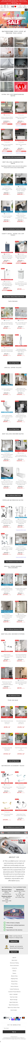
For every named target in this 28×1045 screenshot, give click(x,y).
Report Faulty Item (14, 1002)
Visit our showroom (14, 965)
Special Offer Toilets (12, 367)
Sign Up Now (14, 951)
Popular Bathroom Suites (13, 500)
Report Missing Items (13, 1004)
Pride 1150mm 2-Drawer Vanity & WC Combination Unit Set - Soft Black (21, 189)
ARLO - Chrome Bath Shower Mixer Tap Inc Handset (21, 323)
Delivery (14, 970)
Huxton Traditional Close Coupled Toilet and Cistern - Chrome (21, 417)
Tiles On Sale (13, 700)
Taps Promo (13, 301)
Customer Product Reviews (14, 991)
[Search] (26, 10)
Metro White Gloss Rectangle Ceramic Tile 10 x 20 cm (7, 722)
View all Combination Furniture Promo (14, 229)
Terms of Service (14, 986)
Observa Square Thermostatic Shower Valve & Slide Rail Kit (7, 656)
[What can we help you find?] (14, 9)
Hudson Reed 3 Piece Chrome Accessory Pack (21, 814)
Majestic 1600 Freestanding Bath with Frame (7, 145)
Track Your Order (13, 997)
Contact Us (14, 968)
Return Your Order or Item (14, 1007)
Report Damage (13, 999)
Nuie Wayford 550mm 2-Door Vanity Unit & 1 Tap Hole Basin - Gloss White (21, 284)
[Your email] (14, 1028)
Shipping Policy (14, 978)
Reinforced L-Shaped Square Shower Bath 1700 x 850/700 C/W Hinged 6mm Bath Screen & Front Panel (7, 456)
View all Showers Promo (14, 695)
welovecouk (15, 1036)
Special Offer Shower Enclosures (13, 567)
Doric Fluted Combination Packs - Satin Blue (7, 216)
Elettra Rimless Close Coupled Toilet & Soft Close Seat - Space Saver (21, 389)
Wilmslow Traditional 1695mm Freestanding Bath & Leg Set (7, 117)
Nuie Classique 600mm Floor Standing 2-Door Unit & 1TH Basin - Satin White (21, 257)
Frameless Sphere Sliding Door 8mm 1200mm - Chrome (21, 617)
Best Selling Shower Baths (13, 434)
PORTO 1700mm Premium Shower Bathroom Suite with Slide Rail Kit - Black (7, 522)
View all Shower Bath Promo (14, 495)
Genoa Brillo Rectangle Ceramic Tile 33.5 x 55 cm (21, 722)
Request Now (14, 941)
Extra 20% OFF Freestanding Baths (13, 95)
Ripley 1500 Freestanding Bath (21, 145)
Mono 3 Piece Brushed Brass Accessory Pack (7, 814)
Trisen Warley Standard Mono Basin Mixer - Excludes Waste (7, 350)
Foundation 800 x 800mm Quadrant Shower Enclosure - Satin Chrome (7, 590)
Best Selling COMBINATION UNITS (13, 163)
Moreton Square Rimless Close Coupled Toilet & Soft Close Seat (7, 417)
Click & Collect (13, 1010)
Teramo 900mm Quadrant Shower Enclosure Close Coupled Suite (21, 522)
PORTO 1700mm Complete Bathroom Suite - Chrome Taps (7, 549)
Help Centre (14, 960)
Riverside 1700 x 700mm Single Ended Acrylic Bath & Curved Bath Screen (21, 483)
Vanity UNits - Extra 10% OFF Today (13, 234)
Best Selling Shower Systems (12, 634)
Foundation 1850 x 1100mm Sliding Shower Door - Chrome (21, 590)
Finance (14, 973)
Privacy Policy (14, 983)
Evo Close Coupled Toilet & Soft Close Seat (7, 389)
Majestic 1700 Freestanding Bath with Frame (21, 117)
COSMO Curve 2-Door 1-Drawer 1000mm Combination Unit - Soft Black (21, 216)
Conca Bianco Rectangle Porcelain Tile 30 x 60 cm (7, 749)
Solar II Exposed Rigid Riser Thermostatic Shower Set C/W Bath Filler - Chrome (21, 656)
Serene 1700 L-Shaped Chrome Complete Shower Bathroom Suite (21, 549)
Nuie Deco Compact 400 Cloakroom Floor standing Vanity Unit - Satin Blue (7, 257)
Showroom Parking (14, 962)
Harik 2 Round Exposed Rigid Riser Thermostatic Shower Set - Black (21, 683)
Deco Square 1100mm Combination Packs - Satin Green (7, 189)
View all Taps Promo (14, 362)
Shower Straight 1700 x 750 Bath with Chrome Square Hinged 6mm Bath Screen (7, 483)
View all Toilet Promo (14, 429)
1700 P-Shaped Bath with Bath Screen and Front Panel (21, 455)
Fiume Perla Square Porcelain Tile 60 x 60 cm (21, 749)
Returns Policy (14, 976)
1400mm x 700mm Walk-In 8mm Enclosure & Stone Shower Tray (7, 617)
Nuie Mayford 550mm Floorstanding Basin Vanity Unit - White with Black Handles (7, 284)
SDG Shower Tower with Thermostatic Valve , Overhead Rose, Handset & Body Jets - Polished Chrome (7, 683)
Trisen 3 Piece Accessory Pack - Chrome (7, 787)
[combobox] (14, 10)
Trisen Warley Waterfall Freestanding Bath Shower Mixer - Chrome (21, 350)
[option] (14, 19)
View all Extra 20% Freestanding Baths (14, 157)
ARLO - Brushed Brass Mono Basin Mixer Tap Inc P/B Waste (7, 323)
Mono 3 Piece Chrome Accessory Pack (21, 787)
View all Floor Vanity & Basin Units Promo (14, 296)
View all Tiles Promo (14, 761)
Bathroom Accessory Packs (13, 765)
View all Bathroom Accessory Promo (14, 827)
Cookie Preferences (14, 989)
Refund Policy (14, 981)
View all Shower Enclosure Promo (14, 629)
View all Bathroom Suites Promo (14, 561)
